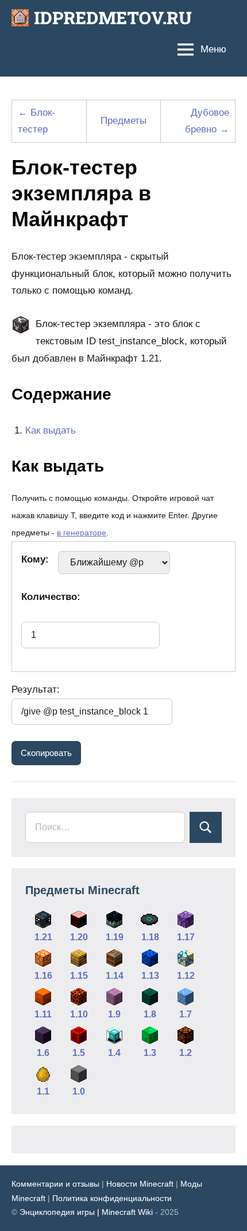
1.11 (43, 1014)
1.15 (79, 976)
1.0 (78, 1091)
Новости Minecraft (139, 1183)
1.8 (150, 1014)
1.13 (150, 976)
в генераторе (81, 533)
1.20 (79, 937)
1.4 (114, 1053)
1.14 (115, 976)
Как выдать (50, 430)
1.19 (115, 937)
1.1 (43, 1091)
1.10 (79, 1014)
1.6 (43, 1053)
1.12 (186, 976)
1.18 (150, 937)
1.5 (78, 1053)
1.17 (186, 937)
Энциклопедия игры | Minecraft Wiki (86, 1212)
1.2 (185, 1053)
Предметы (123, 120)
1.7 (185, 1014)
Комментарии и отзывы (55, 1183)
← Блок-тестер (36, 121)
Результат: (35, 689)
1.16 (43, 976)
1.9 (114, 1014)
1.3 (150, 1053)
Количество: (50, 596)
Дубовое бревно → (207, 121)
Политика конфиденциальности (112, 1198)
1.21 (43, 937)
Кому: (35, 559)
